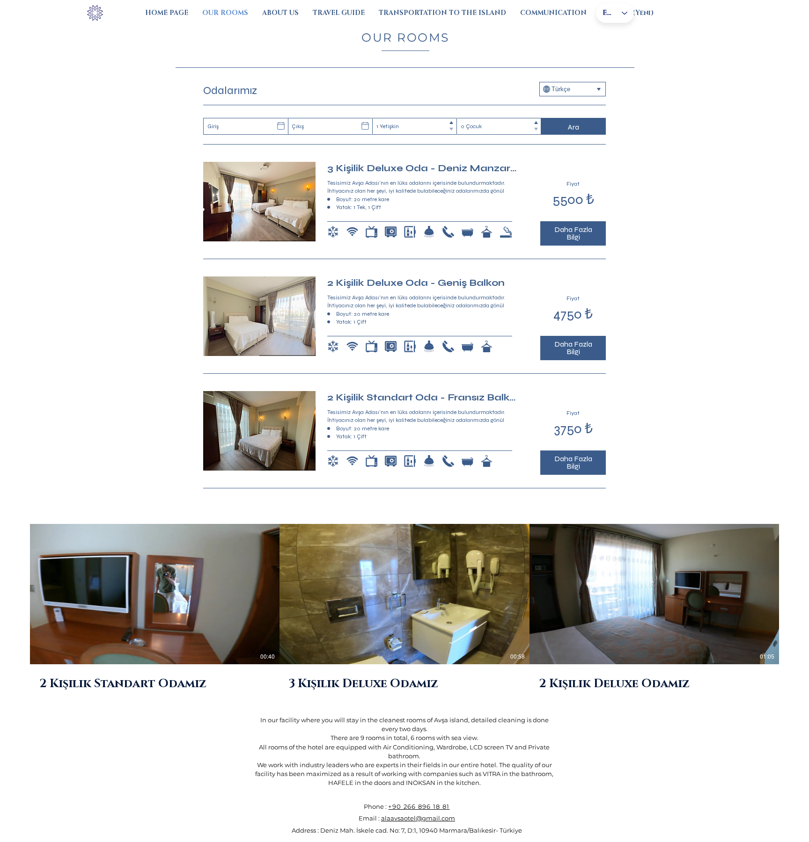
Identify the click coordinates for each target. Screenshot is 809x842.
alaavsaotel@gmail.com (418, 818)
